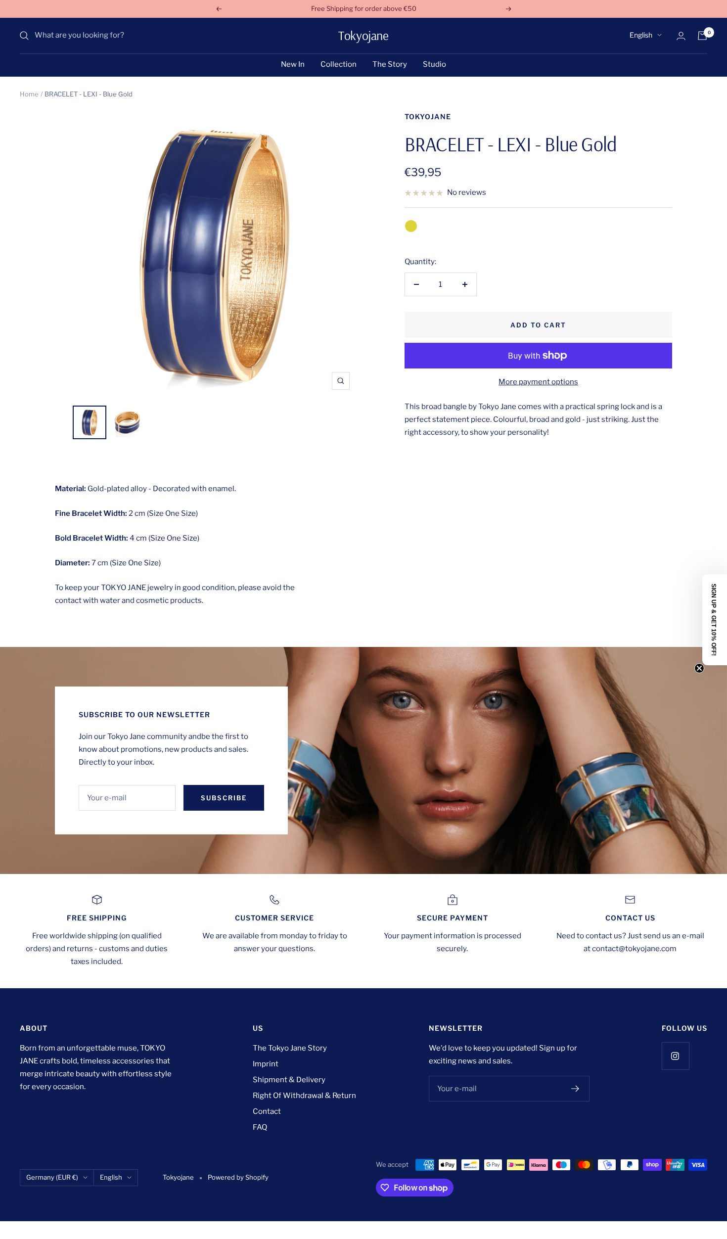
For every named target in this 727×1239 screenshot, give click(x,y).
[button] (714, 619)
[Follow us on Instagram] (675, 1055)
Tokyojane (428, 116)
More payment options (538, 381)
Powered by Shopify (238, 1177)
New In (293, 64)
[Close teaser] (699, 668)
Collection (338, 64)
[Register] (575, 1088)
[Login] (681, 36)
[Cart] (702, 35)
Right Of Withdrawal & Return (304, 1095)
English (641, 35)
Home (29, 94)
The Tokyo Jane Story (290, 1048)
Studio (434, 64)
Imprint (265, 1063)
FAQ (260, 1127)
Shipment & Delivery (289, 1079)
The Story (389, 64)
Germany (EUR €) (52, 1177)
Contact (267, 1111)
